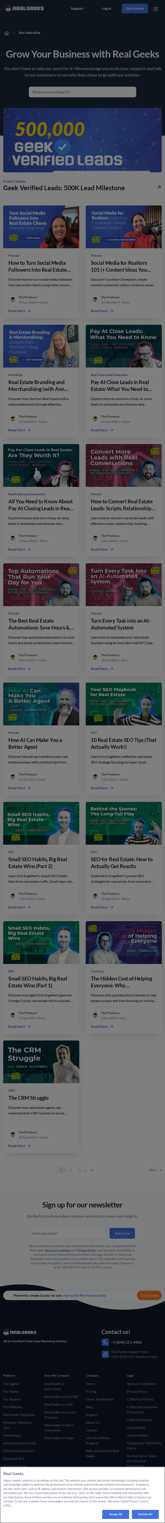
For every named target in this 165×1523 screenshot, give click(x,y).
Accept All (115, 1514)
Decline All (145, 1514)
